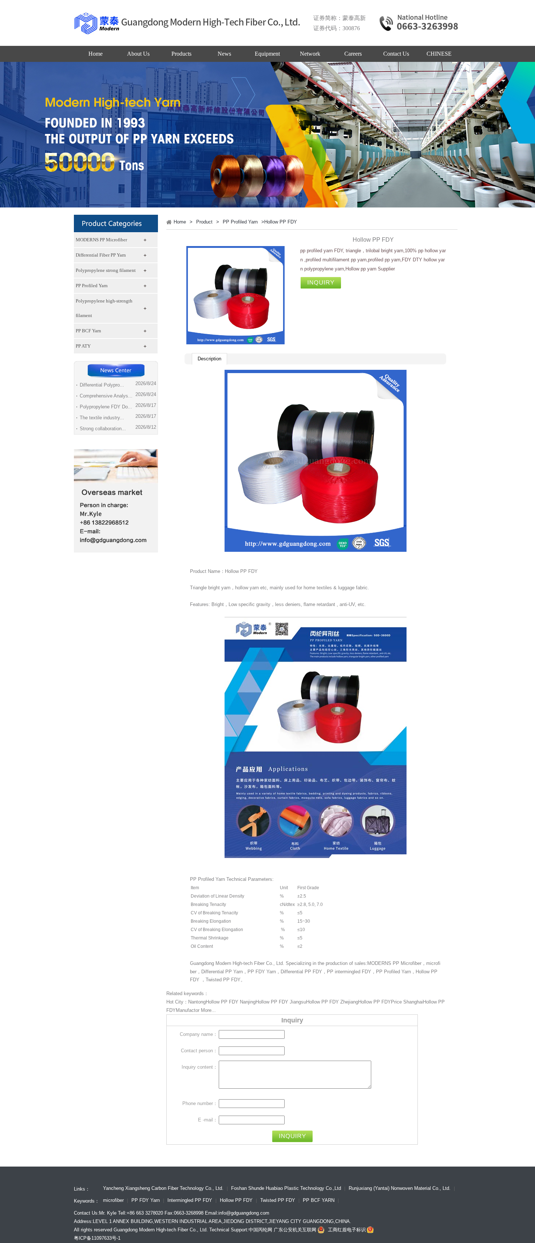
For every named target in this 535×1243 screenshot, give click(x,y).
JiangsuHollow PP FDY (314, 1002)
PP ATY (83, 346)
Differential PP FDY (301, 971)
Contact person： (199, 1050)
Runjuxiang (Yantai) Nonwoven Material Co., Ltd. (400, 1189)
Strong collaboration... (103, 428)
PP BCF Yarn (88, 330)
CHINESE (439, 54)
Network (310, 54)
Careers (353, 54)
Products (181, 54)
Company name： (199, 1034)
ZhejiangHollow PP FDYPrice (371, 1002)
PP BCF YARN (318, 1201)
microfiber (113, 1201)
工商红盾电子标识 (347, 1229)
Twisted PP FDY (223, 979)
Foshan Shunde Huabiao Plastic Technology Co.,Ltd (286, 1189)
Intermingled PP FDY (189, 1201)
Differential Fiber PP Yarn (101, 255)
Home (95, 54)
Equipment (267, 54)
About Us (138, 54)
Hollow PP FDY (236, 1201)
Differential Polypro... (102, 385)
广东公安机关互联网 (295, 1229)
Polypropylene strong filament (106, 270)
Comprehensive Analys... (106, 396)
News (224, 54)
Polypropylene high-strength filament (104, 308)
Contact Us (396, 54)
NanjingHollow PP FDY (264, 1002)
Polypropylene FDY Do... (106, 406)
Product (204, 222)
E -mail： (208, 1120)
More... (208, 1010)
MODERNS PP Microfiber (101, 239)
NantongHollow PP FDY (213, 1002)
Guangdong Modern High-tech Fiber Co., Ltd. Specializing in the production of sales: (278, 963)
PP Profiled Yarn (92, 285)
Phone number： (200, 1103)
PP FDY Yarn (261, 971)
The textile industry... (102, 417)
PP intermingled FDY (349, 971)
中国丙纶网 (260, 1229)
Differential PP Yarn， (224, 971)
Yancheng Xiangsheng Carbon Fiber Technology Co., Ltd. (163, 1189)
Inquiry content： (200, 1067)
